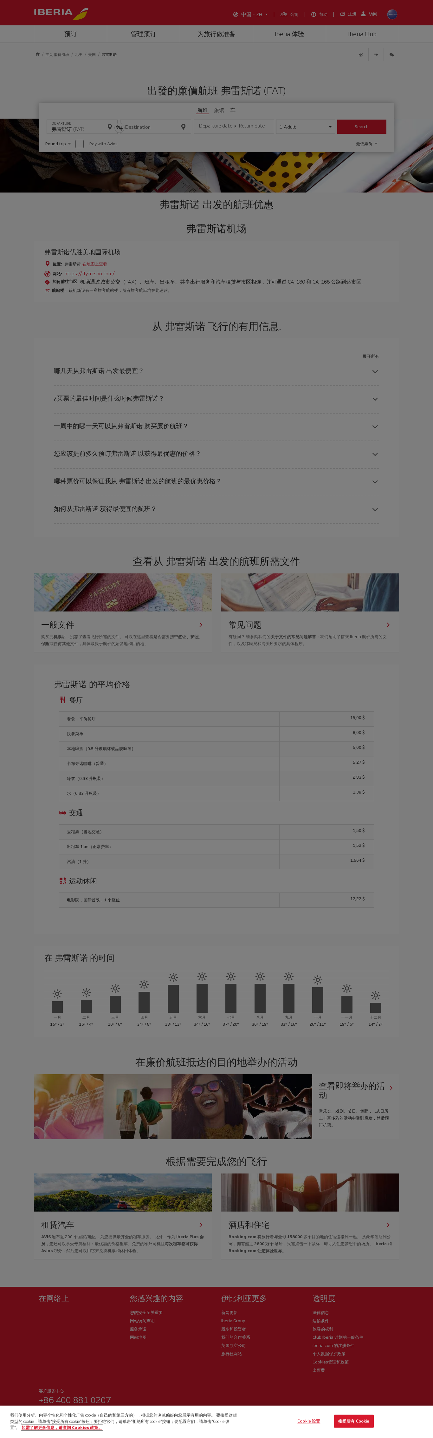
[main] (216, 1422)
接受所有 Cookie (353, 1421)
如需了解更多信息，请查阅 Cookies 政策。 (62, 1427)
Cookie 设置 (308, 1421)
